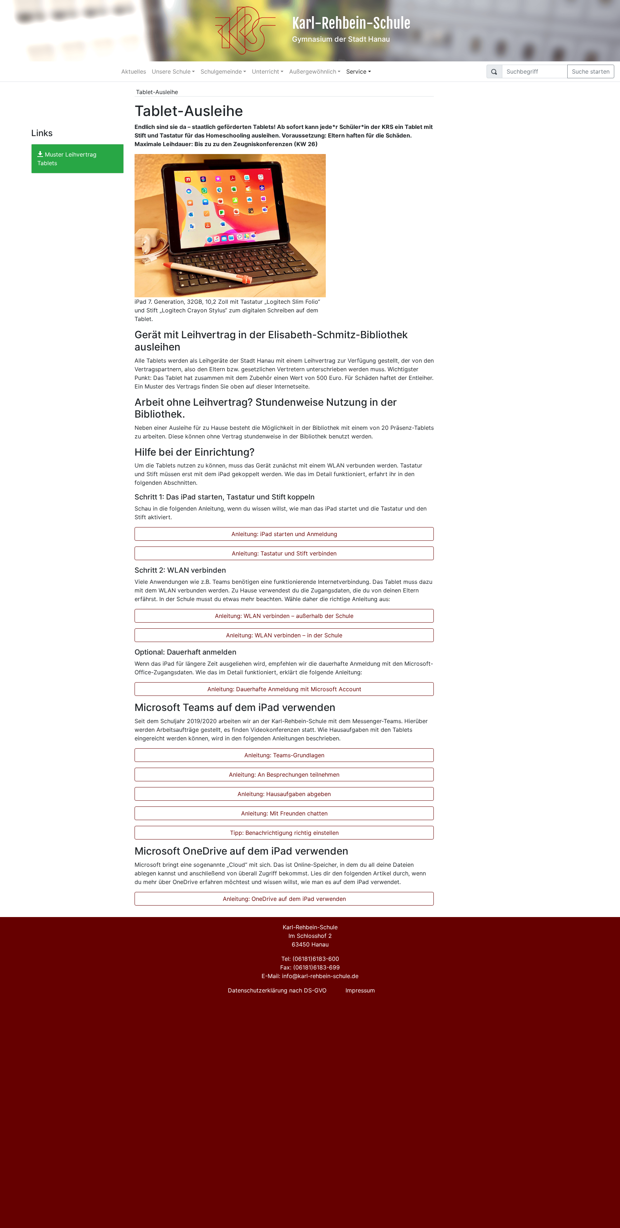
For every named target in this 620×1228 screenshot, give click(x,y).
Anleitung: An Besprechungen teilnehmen (284, 774)
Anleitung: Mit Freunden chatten (284, 813)
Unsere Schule (171, 71)
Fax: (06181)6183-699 (310, 967)
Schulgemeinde (221, 71)
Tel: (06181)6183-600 (310, 958)
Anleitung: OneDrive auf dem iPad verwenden (284, 898)
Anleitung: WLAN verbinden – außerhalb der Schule (284, 615)
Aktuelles (133, 71)
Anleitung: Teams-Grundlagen (284, 755)
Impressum (360, 990)
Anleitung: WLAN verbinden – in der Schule (284, 635)
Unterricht (265, 71)
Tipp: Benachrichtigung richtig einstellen (284, 832)
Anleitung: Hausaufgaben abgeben (284, 793)
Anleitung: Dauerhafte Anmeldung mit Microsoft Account (284, 689)
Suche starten (591, 71)
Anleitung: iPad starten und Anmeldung (284, 534)
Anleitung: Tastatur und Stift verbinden (284, 553)
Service (356, 71)
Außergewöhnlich (312, 71)
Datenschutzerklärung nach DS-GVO (277, 990)
